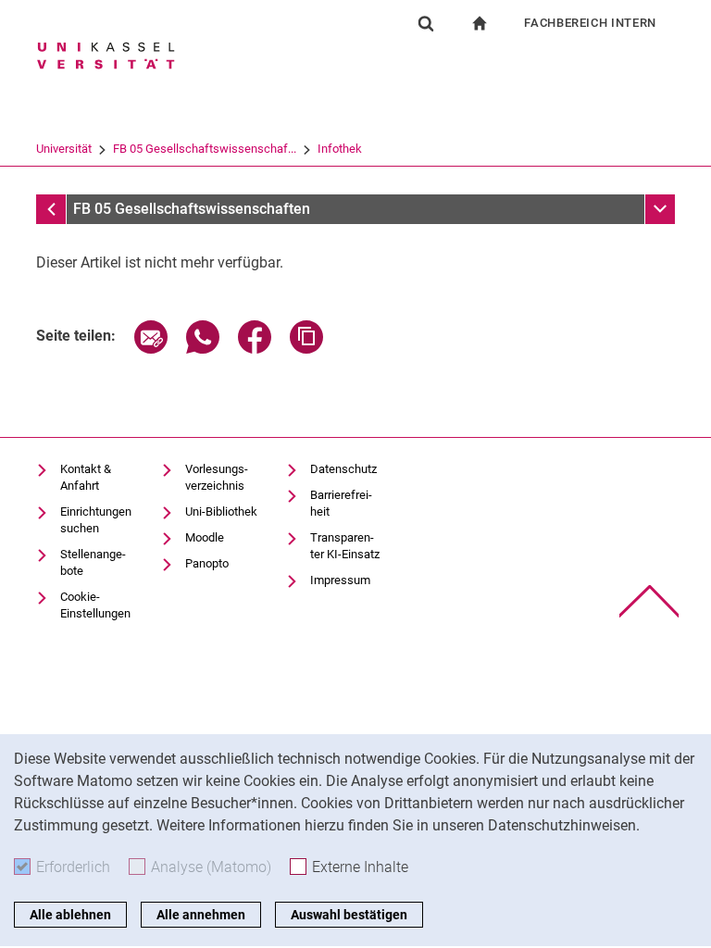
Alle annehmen (200, 914)
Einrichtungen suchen (95, 520)
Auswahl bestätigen (349, 914)
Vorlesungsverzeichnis (216, 477)
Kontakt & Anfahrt (85, 477)
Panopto (207, 563)
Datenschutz (343, 469)
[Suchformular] (426, 23)
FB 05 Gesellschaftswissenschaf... (204, 149)
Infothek (340, 149)
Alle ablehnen (70, 914)
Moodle (204, 537)
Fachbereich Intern (590, 23)
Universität (64, 149)
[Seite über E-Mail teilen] (151, 348)
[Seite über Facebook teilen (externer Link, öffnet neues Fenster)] (254, 348)
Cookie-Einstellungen (95, 605)
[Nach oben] (649, 601)
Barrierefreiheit (341, 503)
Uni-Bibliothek (221, 511)
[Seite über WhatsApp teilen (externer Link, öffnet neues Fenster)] (202, 348)
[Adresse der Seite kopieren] (306, 348)
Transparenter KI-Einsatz (345, 545)
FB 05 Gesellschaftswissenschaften (191, 209)
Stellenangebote (93, 562)
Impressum (340, 580)
